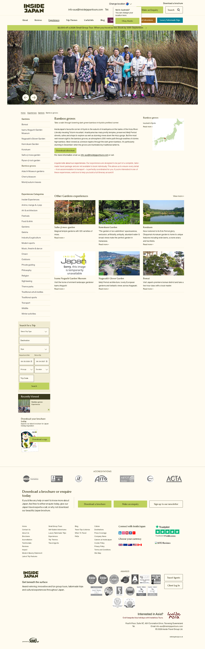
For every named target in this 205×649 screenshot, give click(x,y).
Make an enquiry (130, 504)
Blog (103, 20)
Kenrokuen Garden (30, 144)
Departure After (24, 355)
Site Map (97, 553)
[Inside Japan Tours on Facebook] (130, 533)
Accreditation (27, 540)
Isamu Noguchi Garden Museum (70, 278)
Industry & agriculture (31, 237)
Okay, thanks (127, 21)
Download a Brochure (65, 150)
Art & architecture (29, 210)
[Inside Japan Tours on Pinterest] (127, 533)
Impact (24, 550)
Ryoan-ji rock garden (31, 160)
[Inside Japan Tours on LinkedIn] (120, 533)
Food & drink (27, 221)
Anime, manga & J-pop (32, 205)
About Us (25, 533)
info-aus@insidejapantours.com (85, 9)
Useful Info (89, 20)
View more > (178, 196)
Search (171, 9)
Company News (100, 536)
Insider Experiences (30, 199)
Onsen (25, 254)
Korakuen (26, 149)
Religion (25, 275)
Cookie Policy (99, 543)
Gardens (41, 113)
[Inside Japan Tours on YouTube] (133, 533)
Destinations (99, 530)
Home (23, 113)
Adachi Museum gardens (33, 171)
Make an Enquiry (150, 9)
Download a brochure (173, 3)
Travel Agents (54, 543)
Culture (97, 526)
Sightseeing (27, 281)
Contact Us (26, 530)
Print (182, 113)
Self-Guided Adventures (143, 20)
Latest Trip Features (29, 556)
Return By (37, 355)
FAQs (77, 536)
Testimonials (26, 543)
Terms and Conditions (102, 550)
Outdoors (26, 259)
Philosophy (26, 270)
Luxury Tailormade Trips (170, 20)
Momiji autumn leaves (31, 182)
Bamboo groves (52, 113)
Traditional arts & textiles (32, 292)
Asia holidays (139, 618)
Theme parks (27, 286)
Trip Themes (71, 20)
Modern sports (28, 243)
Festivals (25, 216)
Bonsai (25, 124)
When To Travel (80, 533)
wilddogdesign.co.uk (176, 637)
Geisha (25, 232)
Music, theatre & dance (32, 248)
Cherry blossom (29, 176)
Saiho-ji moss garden (31, 155)
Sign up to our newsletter (166, 504)
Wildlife (25, 308)
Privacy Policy (99, 546)
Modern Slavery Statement (32, 553)
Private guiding (28, 265)
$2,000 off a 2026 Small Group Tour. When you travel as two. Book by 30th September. (101, 27)
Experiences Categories (33, 194)
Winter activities (29, 314)
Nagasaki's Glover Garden (33, 138)
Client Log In (173, 585)
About (25, 20)
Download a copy (39, 439)
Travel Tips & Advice (82, 530)
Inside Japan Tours (34, 7)
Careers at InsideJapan (103, 540)
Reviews (38, 20)
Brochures (26, 536)
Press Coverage (100, 533)
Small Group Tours (55, 526)
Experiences (54, 20)
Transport (26, 303)
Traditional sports (29, 297)
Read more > (148, 127)
